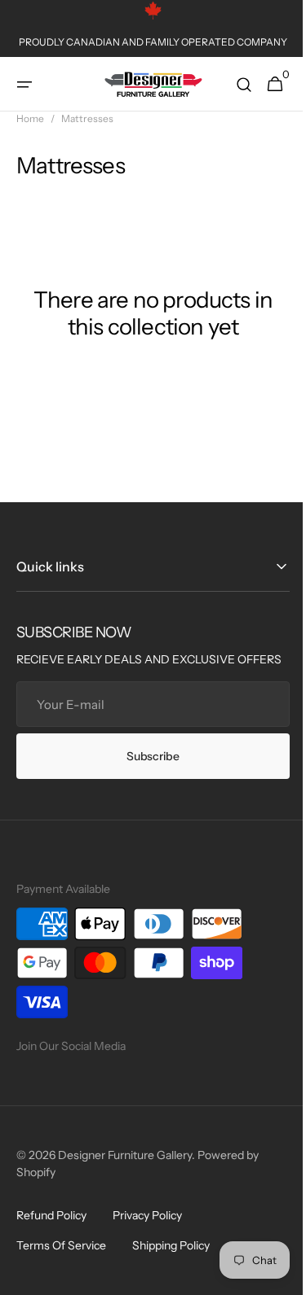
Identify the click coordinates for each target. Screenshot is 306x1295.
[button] (24, 85)
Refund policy (51, 1232)
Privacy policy (147, 1232)
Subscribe (147, 773)
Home (30, 118)
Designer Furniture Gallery (125, 1172)
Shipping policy (171, 1262)
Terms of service (61, 1262)
